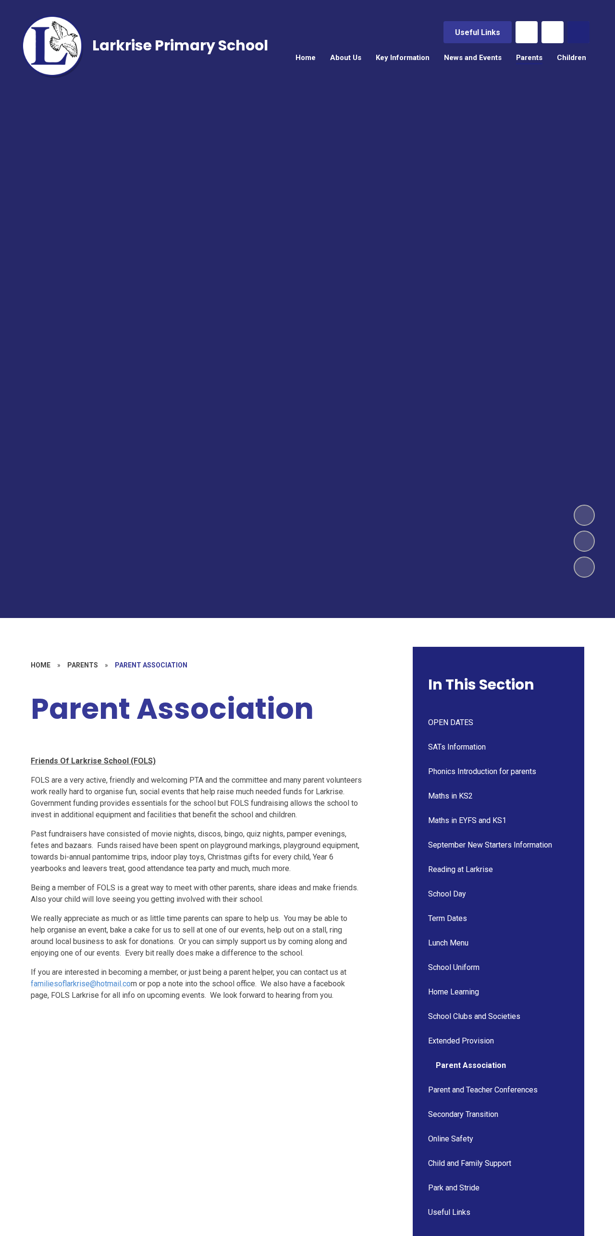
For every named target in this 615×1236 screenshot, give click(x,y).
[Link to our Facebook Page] (527, 32)
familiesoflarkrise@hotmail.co (81, 983)
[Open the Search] (578, 32)
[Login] (552, 32)
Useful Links (477, 32)
